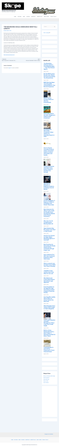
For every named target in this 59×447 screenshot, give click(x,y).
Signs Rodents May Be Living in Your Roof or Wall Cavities (49, 229)
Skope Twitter (45, 380)
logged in (10, 67)
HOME (12, 439)
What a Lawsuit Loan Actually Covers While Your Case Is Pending (49, 264)
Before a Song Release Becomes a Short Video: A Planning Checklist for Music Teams (49, 332)
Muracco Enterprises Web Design (49, 375)
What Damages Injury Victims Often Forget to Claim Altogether (49, 307)
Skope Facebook (46, 377)
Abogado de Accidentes (49, 434)
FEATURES (16, 439)
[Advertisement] (50, 401)
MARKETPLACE (33, 439)
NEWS (19, 439)
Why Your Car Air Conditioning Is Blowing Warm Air (48, 222)
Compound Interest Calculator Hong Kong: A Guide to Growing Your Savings (49, 169)
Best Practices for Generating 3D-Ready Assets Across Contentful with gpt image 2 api (49, 247)
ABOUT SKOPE (39, 439)
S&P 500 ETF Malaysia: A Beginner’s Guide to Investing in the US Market (49, 186)
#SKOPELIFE (27, 439)
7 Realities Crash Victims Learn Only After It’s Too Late (49, 272)
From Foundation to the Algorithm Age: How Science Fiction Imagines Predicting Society (49, 289)
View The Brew (46, 382)
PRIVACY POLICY (45, 439)
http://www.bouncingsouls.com (9, 54)
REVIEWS (23, 439)
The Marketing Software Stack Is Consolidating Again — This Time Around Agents (49, 66)
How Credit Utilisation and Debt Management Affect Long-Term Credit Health (49, 322)
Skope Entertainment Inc (9, 10)
